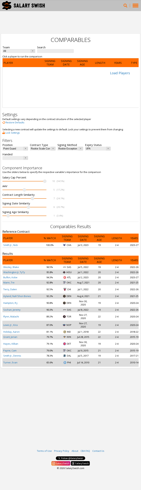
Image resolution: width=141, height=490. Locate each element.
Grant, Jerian (10, 337)
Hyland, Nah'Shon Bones (17, 296)
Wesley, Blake (11, 267)
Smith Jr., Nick (10, 245)
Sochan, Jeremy (12, 309)
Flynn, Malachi (11, 316)
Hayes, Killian (10, 343)
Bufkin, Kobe (10, 277)
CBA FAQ (85, 451)
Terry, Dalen (10, 289)
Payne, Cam (10, 350)
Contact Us (98, 451)
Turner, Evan (10, 362)
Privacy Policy (61, 451)
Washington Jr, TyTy (14, 272)
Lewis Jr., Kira (10, 325)
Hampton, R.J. (10, 303)
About (75, 451)
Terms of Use (44, 451)
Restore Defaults (14, 122)
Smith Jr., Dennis (12, 355)
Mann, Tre (9, 282)
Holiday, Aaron (11, 331)
